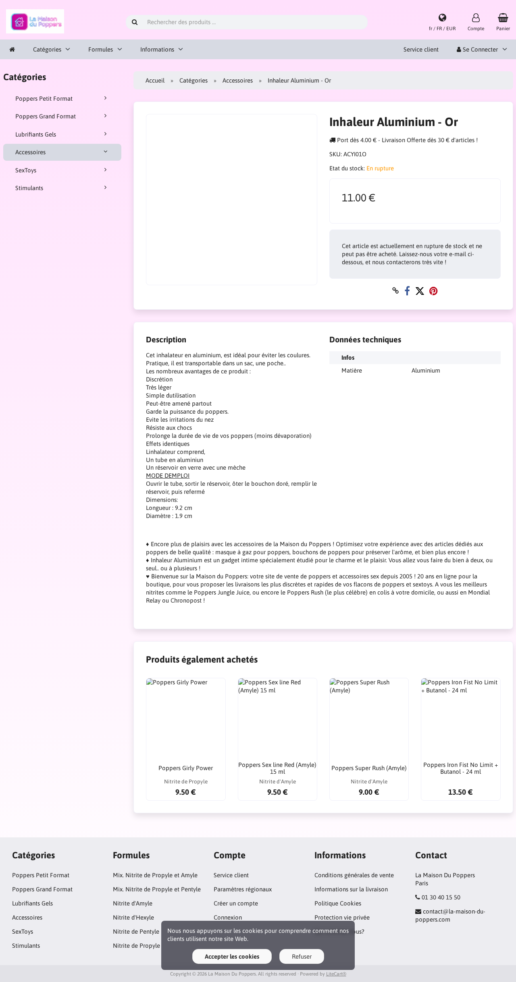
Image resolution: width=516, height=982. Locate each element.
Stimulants (29, 187)
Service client (421, 49)
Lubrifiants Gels (35, 134)
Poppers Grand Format (45, 116)
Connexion (228, 917)
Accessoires (30, 152)
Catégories (47, 49)
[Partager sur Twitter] (419, 290)
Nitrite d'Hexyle (133, 917)
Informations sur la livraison (351, 889)
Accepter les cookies (232, 956)
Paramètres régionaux (243, 889)
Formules (100, 49)
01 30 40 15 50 (441, 897)
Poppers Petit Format (44, 98)
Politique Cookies (337, 903)
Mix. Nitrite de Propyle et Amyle (155, 875)
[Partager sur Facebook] (407, 290)
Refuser (302, 956)
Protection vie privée (342, 917)
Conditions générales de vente (354, 875)
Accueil (155, 80)
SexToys (25, 170)
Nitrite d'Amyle (132, 903)
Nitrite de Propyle (136, 945)
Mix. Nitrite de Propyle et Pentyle (157, 889)
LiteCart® (336, 974)
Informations (157, 49)
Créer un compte (236, 903)
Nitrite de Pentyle (136, 931)
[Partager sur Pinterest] (433, 290)
